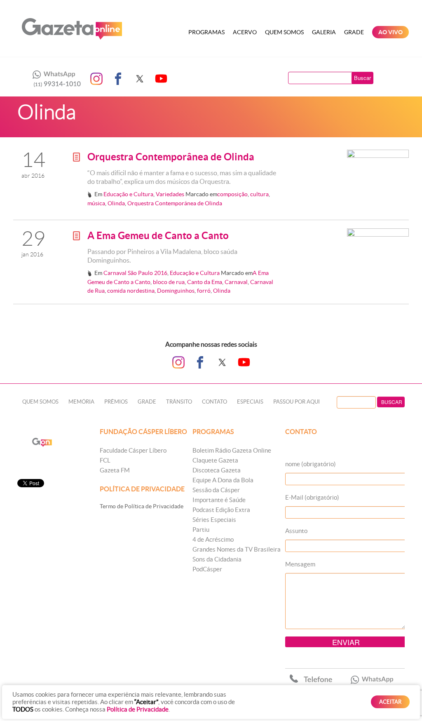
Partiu (200, 529)
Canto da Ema (204, 282)
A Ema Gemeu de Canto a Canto (158, 235)
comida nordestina (131, 290)
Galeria (324, 32)
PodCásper (207, 569)
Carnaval (236, 282)
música (96, 203)
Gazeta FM (115, 470)
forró (204, 290)
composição (232, 194)
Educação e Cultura (128, 194)
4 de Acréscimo (213, 539)
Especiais (250, 402)
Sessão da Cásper (216, 489)
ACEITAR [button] (390, 702)
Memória (81, 402)
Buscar (362, 78)
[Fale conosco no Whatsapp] (54, 78)
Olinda (116, 203)
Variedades (170, 194)
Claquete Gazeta (215, 460)
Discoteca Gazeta (216, 470)
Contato (214, 402)
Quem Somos (284, 32)
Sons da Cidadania (216, 559)
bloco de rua (169, 282)
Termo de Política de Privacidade (141, 506)
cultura (259, 194)
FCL (105, 460)
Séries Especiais (214, 519)
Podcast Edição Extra (221, 509)
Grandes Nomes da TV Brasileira (236, 549)
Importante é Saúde (219, 499)
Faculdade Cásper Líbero (133, 450)
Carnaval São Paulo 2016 (135, 273)
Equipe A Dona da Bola (222, 480)
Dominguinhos (176, 290)
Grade (354, 32)
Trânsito (179, 402)
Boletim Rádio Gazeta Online (231, 450)
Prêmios (116, 402)
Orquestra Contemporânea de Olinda (170, 156)
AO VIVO (390, 32)
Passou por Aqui (296, 402)
